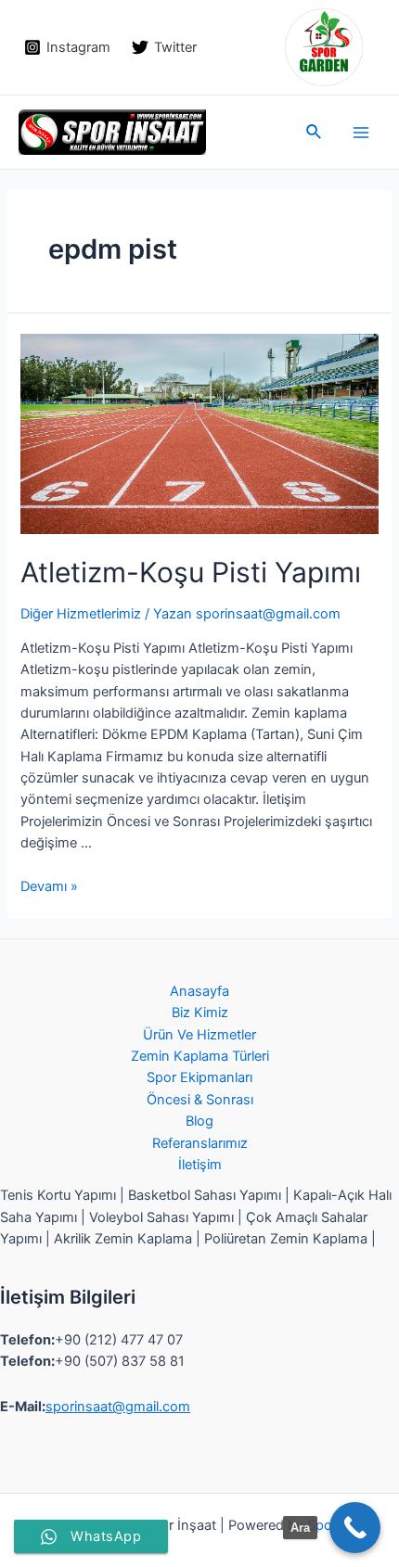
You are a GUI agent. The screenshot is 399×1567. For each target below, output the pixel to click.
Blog (199, 1121)
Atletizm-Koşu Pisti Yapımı (190, 572)
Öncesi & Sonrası (200, 1099)
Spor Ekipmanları (199, 1077)
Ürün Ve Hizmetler (199, 1034)
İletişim (200, 1164)
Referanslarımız (200, 1143)
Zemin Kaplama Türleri (200, 1056)
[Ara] (354, 1527)
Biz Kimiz (200, 1012)
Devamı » (49, 886)
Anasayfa (199, 991)
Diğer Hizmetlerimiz (80, 613)
